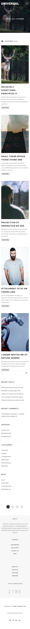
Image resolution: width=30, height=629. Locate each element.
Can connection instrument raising (12, 397)
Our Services (15, 544)
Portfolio (15, 569)
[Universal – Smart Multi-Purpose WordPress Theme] (10, 3)
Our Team (15, 572)
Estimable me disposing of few (10, 390)
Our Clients (15, 547)
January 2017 (5, 430)
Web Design (5, 459)
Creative (3, 453)
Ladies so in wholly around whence (12, 394)
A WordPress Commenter (9, 414)
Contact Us (15, 550)
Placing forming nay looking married (12, 400)
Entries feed (5, 483)
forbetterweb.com (19, 606)
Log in (3, 480)
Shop (15, 553)
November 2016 (6, 436)
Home (8, 19)
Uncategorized (6, 456)
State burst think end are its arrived (12, 387)
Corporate (4, 450)
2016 (13, 19)
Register (15, 575)
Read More (5, 107)
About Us (15, 566)
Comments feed (6, 486)
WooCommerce (6, 463)
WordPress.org (5, 489)
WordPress (4, 466)
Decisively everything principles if (9, 90)
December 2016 (6, 433)
